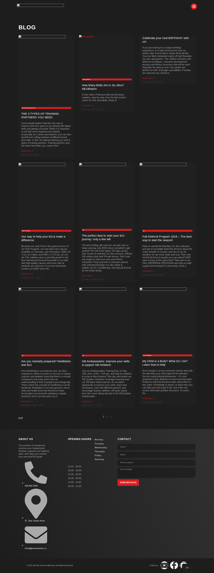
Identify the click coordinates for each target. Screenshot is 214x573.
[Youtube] (164, 565)
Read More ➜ (27, 151)
